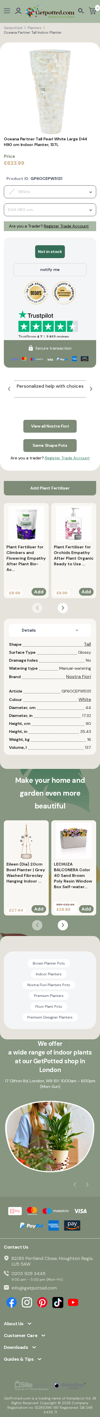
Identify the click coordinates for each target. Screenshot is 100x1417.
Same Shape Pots (50, 445)
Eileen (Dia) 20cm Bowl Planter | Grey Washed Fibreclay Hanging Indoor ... (25, 872)
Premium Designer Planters (50, 1017)
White (84, 699)
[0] (92, 11)
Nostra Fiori (78, 677)
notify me (50, 269)
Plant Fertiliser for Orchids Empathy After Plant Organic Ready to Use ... (74, 555)
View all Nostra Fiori (50, 426)
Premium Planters (49, 995)
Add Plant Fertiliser (50, 488)
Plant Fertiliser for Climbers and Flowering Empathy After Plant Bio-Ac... (26, 558)
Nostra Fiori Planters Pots (48, 985)
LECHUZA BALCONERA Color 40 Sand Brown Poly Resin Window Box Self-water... (73, 875)
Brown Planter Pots (49, 963)
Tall (87, 644)
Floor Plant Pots (48, 1006)
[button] (9, 389)
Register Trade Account (66, 226)
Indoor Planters (49, 974)
